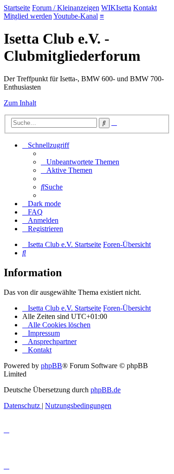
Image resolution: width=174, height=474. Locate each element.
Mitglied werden (28, 16)
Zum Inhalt (20, 103)
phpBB (51, 366)
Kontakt (145, 8)
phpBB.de (105, 390)
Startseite (17, 8)
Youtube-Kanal (75, 16)
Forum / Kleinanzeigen (65, 8)
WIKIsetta (116, 8)
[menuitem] (80, 162)
